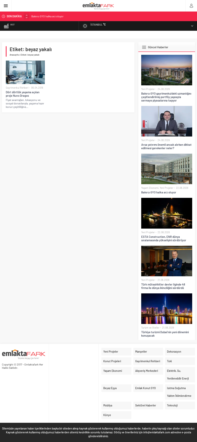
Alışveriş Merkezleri (146, 370)
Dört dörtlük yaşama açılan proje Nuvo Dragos (22, 93)
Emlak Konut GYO (145, 388)
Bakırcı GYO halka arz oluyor (47, 16)
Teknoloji (172, 405)
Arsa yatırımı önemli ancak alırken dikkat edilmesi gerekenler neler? (166, 146)
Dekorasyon (174, 351)
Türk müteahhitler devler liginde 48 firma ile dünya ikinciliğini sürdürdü (163, 286)
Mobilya (107, 405)
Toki (169, 361)
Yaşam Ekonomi (150, 187)
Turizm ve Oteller (150, 327)
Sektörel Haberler (145, 405)
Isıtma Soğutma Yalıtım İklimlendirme (179, 391)
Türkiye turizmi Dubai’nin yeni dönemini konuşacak (165, 333)
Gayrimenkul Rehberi (17, 87)
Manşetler (141, 351)
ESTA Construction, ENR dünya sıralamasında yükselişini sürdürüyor (163, 238)
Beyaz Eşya (110, 388)
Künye (107, 415)
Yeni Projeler (148, 89)
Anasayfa (14, 54)
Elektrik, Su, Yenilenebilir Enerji (178, 374)
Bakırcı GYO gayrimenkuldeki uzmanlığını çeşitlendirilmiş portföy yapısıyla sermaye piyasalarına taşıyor (166, 97)
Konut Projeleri (112, 361)
